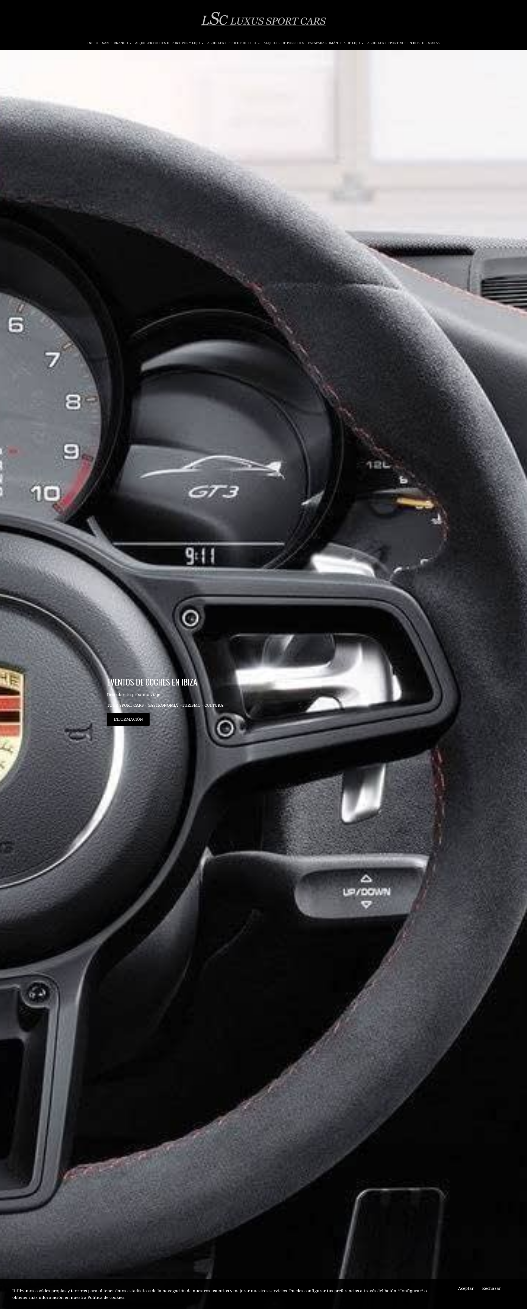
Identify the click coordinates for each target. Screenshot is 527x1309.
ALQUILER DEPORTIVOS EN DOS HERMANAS (403, 43)
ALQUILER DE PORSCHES (284, 43)
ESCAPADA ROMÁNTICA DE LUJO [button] (334, 43)
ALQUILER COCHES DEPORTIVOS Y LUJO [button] (168, 43)
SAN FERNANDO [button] (115, 43)
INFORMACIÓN (128, 719)
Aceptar (466, 1288)
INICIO (92, 43)
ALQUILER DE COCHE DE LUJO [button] (232, 43)
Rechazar (491, 1288)
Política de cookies (106, 1297)
